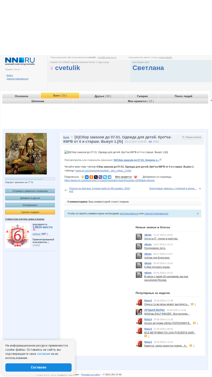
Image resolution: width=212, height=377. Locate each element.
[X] (96, 177)
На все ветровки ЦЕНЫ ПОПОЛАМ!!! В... (167, 323)
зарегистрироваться (156, 213)
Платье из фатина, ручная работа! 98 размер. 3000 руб (99, 190)
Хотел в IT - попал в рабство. (161, 238)
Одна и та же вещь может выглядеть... (166, 304)
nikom (148, 234)
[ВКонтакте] (87, 177)
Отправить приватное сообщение (30, 191)
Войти (10, 75)
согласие (43, 354)
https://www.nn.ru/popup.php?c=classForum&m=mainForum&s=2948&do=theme (109, 180)
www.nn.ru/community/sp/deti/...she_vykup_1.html (103, 170)
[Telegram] (109, 177)
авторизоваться (129, 213)
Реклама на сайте (90, 374)
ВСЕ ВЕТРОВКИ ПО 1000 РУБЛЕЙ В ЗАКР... (169, 332)
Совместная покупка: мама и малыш (24, 219)
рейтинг (37, 234)
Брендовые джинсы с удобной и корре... (172, 188)
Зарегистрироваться (17, 78)
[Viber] (100, 177)
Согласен (38, 367)
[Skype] (105, 177)
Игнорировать (30, 205)
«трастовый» (165, 57)
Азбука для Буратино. (157, 257)
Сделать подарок (30, 212)
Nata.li (148, 300)
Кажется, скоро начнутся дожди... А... (166, 345)
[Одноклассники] (91, 177)
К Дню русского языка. (157, 267)
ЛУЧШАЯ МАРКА (154, 310)
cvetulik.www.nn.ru (107, 57)
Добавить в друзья (30, 198)
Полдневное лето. (155, 248)
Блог (66, 137)
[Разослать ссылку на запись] (82, 176)
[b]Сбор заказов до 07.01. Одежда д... (136, 160)
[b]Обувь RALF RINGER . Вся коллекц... (166, 313)
